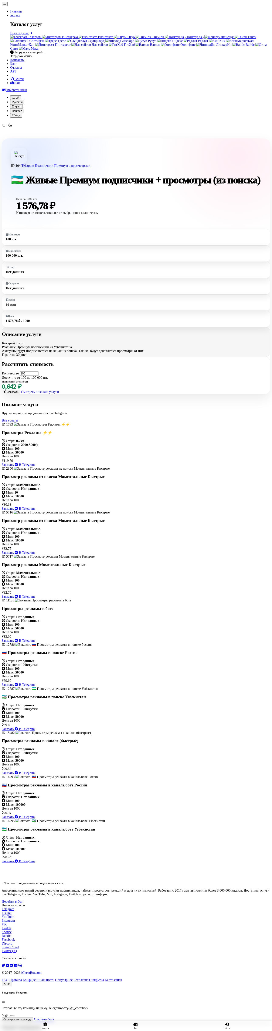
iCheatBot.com (31, 972)
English (16, 106)
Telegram (28, 165)
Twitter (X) (9, 951)
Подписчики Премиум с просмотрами (62, 165)
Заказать (12, 392)
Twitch (6, 928)
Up (8, 984)
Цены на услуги (13, 905)
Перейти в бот (12, 901)
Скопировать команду (17, 1019)
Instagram (8, 920)
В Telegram (26, 464)
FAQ (5, 980)
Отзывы (16, 67)
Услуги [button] (15, 15)
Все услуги (10, 420)
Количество (10, 373)
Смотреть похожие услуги (40, 392)
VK (4, 924)
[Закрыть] (3, 1002)
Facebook (8, 939)
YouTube (8, 916)
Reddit (6, 936)
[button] (14, 90)
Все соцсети (19, 33)
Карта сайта (113, 980)
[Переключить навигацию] (5, 4)
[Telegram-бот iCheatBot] (12, 965)
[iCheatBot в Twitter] (4, 965)
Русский (17, 102)
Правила (15, 980)
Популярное (64, 980)
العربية (16, 97)
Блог (13, 63)
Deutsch (17, 111)
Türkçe (16, 115)
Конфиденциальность (38, 980)
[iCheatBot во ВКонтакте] (8, 965)
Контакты (17, 60)
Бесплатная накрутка (89, 980)
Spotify (6, 932)
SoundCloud (10, 947)
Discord (7, 943)
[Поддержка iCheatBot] (20, 965)
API (13, 71)
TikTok (6, 913)
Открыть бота (44, 1019)
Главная (16, 11)
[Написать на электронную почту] (16, 965)
